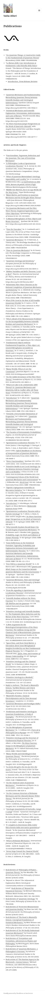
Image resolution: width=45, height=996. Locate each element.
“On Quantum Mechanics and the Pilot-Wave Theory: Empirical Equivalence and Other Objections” (22, 210)
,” (23, 922)
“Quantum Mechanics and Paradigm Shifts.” (23, 703)
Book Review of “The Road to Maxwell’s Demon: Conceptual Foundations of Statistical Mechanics (21, 920)
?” (23, 933)
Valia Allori (10, 15)
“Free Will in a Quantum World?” (19, 564)
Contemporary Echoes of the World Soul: (22, 477)
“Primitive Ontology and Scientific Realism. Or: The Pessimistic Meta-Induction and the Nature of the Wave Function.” (23, 614)
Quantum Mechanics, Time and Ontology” (23, 580)
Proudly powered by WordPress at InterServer (18, 993)
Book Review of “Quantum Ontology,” (21, 899)
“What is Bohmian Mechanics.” (18, 841)
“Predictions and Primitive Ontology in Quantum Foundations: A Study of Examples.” (21, 714)
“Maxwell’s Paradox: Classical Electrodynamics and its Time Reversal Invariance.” (21, 698)
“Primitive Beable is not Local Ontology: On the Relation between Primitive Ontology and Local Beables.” (23, 469)
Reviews (34, 81)
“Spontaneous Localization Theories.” (21, 443)
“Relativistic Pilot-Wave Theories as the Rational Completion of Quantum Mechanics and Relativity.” (23, 287)
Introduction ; (13, 81)
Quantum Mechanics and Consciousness (22, 479)
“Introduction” (11, 398)
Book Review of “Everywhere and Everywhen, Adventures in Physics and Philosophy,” (21, 941)
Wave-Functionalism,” (15, 461)
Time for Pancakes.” (14, 229)
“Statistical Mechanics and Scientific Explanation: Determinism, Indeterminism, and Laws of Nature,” (23, 113)
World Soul (24, 482)
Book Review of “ (12, 930)
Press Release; (25, 81)
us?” (14, 371)
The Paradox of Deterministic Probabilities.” (24, 432)
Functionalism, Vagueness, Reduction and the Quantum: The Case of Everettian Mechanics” (23, 158)
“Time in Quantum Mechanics (18, 250)
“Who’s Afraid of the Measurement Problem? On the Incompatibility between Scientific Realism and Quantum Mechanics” (23, 321)
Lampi (9, 812)
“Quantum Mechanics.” (15, 240)
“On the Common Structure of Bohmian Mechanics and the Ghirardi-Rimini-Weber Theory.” (23, 796)
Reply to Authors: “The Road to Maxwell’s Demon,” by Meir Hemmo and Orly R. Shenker (22, 687)
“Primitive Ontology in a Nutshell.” (20, 677)
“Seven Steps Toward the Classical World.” (22, 851)
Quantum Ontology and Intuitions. (20, 261)
